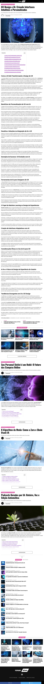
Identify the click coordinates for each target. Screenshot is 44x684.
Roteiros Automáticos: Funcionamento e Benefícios (12, 545)
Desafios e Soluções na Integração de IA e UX (13, 59)
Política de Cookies (22, 677)
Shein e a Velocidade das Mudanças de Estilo (11, 479)
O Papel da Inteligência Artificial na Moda (10, 476)
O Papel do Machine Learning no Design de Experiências (15, 64)
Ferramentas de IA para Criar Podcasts (10, 544)
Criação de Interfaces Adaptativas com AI (12, 66)
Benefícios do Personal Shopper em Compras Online (12, 413)
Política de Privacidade (13, 677)
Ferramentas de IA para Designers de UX (12, 62)
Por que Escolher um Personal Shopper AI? (10, 415)
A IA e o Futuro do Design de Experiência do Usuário (14, 70)
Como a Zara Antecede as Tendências (9, 477)
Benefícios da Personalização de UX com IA (12, 57)
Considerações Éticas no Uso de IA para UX (12, 68)
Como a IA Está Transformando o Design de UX (13, 55)
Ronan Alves (8, 15)
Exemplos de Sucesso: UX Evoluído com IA (12, 60)
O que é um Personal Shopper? (8, 411)
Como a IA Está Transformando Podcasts (10, 541)
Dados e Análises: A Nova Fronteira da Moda (11, 480)
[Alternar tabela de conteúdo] (24, 53)
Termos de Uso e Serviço (30, 677)
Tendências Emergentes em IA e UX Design (13, 72)
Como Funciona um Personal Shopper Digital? (11, 412)
